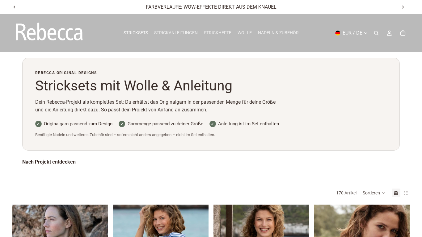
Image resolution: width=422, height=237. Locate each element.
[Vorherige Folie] (14, 7)
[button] (374, 193)
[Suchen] (376, 33)
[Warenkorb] (403, 33)
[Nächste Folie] (403, 7)
